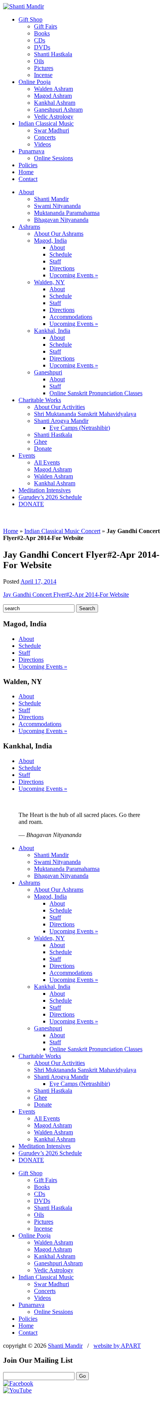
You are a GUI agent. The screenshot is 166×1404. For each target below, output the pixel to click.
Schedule (60, 254)
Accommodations (70, 317)
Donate (43, 448)
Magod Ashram (53, 95)
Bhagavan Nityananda (61, 219)
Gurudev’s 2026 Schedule (50, 497)
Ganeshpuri (48, 372)
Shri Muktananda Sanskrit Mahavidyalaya (85, 414)
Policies (28, 165)
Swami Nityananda (57, 206)
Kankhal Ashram (54, 102)
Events (27, 455)
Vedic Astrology (53, 116)
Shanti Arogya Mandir (61, 421)
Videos (42, 144)
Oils (39, 61)
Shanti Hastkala (53, 54)
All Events (47, 462)
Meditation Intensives (45, 490)
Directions (62, 268)
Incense (43, 75)
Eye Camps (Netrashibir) (79, 427)
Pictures (43, 68)
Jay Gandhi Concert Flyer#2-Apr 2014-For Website (66, 594)
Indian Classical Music (46, 123)
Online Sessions (53, 158)
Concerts (45, 137)
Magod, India (50, 240)
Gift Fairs (45, 26)
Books (42, 33)
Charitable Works (40, 400)
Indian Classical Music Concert (62, 531)
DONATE (31, 504)
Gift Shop (30, 19)
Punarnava (31, 151)
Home (26, 172)
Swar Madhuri (51, 130)
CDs (39, 40)
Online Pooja (35, 82)
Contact (28, 179)
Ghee (40, 441)
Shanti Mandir (51, 199)
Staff (55, 261)
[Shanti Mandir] (23, 6)
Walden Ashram (53, 89)
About (26, 192)
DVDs (42, 47)
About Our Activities (59, 407)
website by (117, 1345)
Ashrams (29, 226)
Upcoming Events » (73, 275)
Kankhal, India (52, 330)
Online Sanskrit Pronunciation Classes (95, 393)
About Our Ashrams (58, 233)
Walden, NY (49, 282)
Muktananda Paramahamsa (67, 213)
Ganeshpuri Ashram (58, 109)
